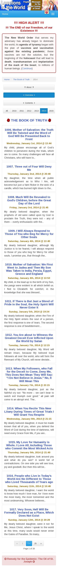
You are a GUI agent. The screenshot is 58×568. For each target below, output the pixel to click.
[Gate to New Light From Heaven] (47, 11)
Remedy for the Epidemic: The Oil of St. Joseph (30, 560)
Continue (27, 68)
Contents (29, 103)
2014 (44, 111)
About (29, 87)
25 (35, 543)
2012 (29, 111)
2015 (51, 111)
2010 (14, 111)
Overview (29, 95)
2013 (36, 111)
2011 (22, 111)
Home (5, 14)
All (7, 111)
